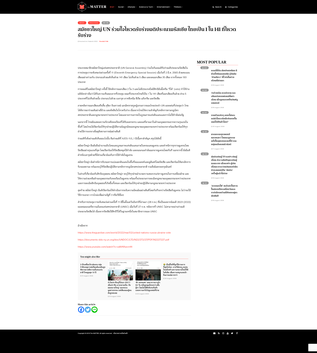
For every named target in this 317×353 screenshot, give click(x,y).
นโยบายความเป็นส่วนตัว (120, 333)
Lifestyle (131, 7)
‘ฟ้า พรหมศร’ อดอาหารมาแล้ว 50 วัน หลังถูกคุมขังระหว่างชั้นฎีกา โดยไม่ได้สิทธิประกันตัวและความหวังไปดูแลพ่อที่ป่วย (147, 286)
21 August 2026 (87, 276)
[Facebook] (81, 310)
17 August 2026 (218, 149)
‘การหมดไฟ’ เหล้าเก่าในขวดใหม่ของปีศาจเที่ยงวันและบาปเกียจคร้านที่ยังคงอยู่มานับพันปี (224, 191)
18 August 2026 (218, 85)
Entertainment (163, 7)
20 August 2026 (143, 294)
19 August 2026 (218, 178)
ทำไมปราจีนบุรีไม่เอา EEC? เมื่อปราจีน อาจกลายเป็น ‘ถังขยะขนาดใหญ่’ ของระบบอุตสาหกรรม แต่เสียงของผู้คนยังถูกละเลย (120, 287)
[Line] (94, 310)
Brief (112, 7)
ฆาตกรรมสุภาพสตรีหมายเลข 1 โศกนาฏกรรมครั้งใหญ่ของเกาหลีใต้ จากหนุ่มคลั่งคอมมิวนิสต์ (224, 139)
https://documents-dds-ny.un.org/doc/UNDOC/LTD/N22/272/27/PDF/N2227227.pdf (123, 239)
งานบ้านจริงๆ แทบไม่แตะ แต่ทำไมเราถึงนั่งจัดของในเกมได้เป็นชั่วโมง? (224, 118)
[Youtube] (228, 333)
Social (121, 7)
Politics (94, 23)
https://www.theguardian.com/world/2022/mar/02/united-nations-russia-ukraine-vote (124, 232)
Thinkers (177, 7)
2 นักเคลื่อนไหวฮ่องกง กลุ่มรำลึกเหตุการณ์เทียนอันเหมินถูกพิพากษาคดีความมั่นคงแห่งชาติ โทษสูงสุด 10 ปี (92, 268)
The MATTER (103, 41)
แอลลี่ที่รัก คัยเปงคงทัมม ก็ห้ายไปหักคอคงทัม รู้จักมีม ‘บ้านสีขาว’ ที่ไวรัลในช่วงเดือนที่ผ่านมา (224, 75)
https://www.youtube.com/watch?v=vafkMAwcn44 (105, 246)
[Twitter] (88, 310)
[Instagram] (223, 333)
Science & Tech (146, 7)
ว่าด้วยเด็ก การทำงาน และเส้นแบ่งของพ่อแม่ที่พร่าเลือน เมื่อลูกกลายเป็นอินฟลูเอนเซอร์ (224, 98)
